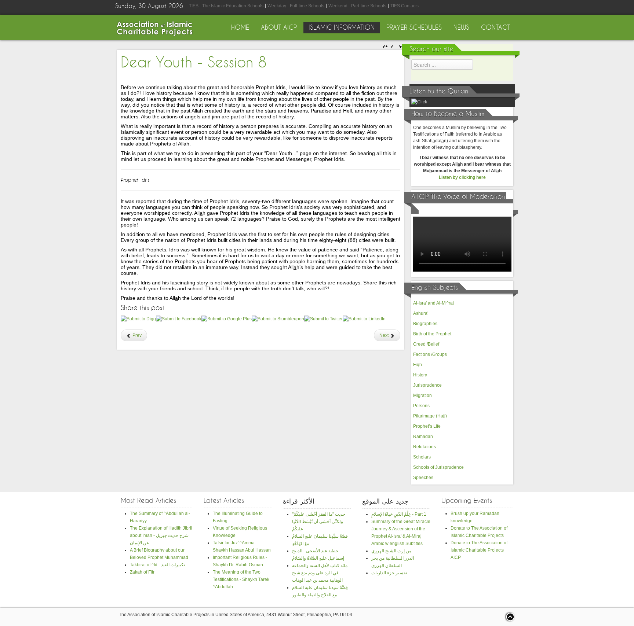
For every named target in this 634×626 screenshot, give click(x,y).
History (420, 375)
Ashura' (420, 313)
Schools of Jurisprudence (438, 467)
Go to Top (509, 616)
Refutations (424, 446)
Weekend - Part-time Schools (357, 6)
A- (399, 47)
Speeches (423, 477)
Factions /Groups (430, 354)
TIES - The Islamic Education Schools (226, 6)
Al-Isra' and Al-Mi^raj (433, 303)
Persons (421, 405)
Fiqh (417, 364)
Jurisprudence (427, 385)
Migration (422, 395)
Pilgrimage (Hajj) (430, 416)
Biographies (425, 323)
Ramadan (423, 436)
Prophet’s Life (427, 426)
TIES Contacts (404, 6)
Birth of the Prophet (432, 333)
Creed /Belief (426, 344)
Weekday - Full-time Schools (295, 6)
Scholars (422, 457)
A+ (386, 47)
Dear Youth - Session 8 (194, 63)
